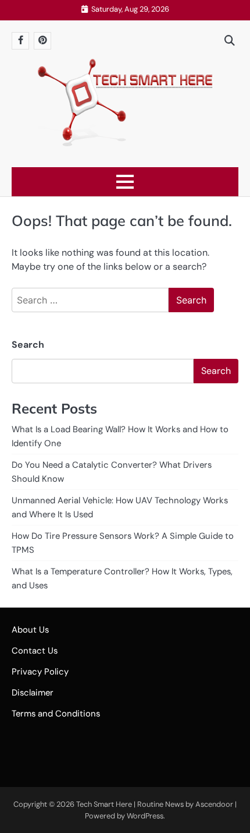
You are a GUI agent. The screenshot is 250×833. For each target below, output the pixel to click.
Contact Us (35, 650)
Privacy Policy (40, 671)
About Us (30, 630)
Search (28, 344)
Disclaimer (32, 692)
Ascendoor (214, 804)
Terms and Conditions (56, 713)
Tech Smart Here (104, 804)
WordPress (145, 816)
